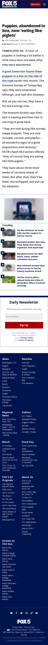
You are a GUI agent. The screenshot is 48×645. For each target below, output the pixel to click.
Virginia (5, 366)
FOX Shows (7, 454)
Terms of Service (26, 340)
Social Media (27, 512)
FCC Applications (29, 522)
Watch (6, 441)
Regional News (7, 414)
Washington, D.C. (9, 362)
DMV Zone (6, 489)
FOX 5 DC (23, 40)
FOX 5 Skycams (28, 366)
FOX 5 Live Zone (9, 505)
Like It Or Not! (8, 492)
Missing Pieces (8, 519)
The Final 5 (7, 496)
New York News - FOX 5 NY (9, 420)
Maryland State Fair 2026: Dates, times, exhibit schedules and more (30, 257)
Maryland (6, 369)
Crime (4, 381)
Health (5, 393)
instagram (26, 613)
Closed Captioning (26, 532)
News (5, 358)
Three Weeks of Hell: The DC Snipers (9, 514)
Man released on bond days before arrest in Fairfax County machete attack (31, 268)
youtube (11, 613)
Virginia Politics (28, 422)
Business (6, 387)
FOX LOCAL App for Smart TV (29, 493)
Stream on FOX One (8, 542)
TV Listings (6, 445)
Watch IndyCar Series (8, 571)
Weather (27, 358)
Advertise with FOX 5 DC (28, 487)
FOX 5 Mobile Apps (27, 508)
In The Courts (8, 502)
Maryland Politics (29, 419)
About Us (27, 477)
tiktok (31, 613)
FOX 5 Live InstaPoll (26, 482)
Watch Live (35, 4)
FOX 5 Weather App (28, 378)
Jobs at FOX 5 (28, 528)
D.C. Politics (27, 416)
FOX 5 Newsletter (29, 504)
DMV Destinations (27, 450)
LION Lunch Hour (29, 445)
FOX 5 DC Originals (7, 478)
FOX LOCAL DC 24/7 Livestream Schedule (9, 467)
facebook (16, 613)
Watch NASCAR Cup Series (8, 565)
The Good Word (9, 508)
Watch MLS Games (7, 598)
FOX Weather (27, 383)
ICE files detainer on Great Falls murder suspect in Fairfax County (30, 233)
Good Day (28, 441)
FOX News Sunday (6, 401)
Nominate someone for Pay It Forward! (29, 460)
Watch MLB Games (7, 560)
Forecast (25, 362)
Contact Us (26, 497)
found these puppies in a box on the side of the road (22, 76)
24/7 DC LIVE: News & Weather (9, 373)
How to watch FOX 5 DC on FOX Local (9, 460)
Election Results (28, 428)
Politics (26, 412)
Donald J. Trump (29, 432)
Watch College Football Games (9, 554)
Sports (5, 384)
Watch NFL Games (7, 548)
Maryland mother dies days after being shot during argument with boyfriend (31, 245)
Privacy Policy (27, 337)
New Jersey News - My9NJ (9, 433)
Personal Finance (9, 397)
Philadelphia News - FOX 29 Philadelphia (8, 427)
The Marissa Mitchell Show (8, 485)
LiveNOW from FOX (8, 450)
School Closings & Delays (28, 373)
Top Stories (7, 405)
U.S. (30, 40)
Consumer (6, 390)
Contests (26, 515)
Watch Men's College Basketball (7, 577)
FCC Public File (28, 519)
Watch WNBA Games (8, 592)
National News (8, 377)
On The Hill (7, 499)
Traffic (24, 369)
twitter (21, 613)
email (37, 613)
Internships (26, 525)
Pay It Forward (28, 454)
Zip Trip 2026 (27, 465)
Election (25, 425)
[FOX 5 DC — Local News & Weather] (10, 4)
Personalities (27, 500)
